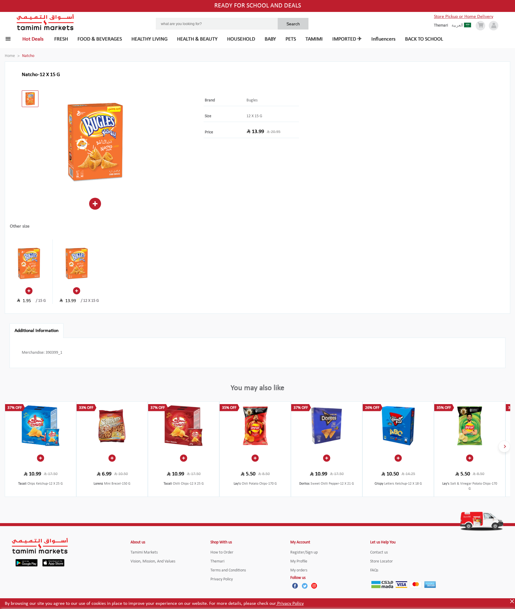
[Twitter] (304, 586)
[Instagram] (314, 586)
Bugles (252, 100)
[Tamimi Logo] (45, 22)
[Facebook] (295, 586)
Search (293, 23)
